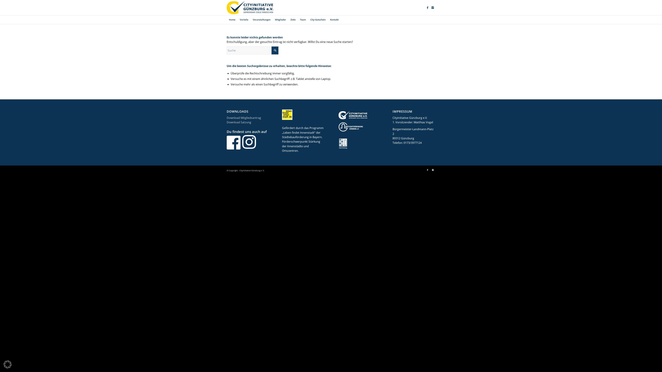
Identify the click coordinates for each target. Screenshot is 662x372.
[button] (7, 364)
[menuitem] (232, 19)
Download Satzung (239, 122)
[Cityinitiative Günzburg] (250, 7)
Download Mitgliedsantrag (244, 118)
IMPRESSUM (402, 111)
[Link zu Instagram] (432, 7)
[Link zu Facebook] (427, 7)
